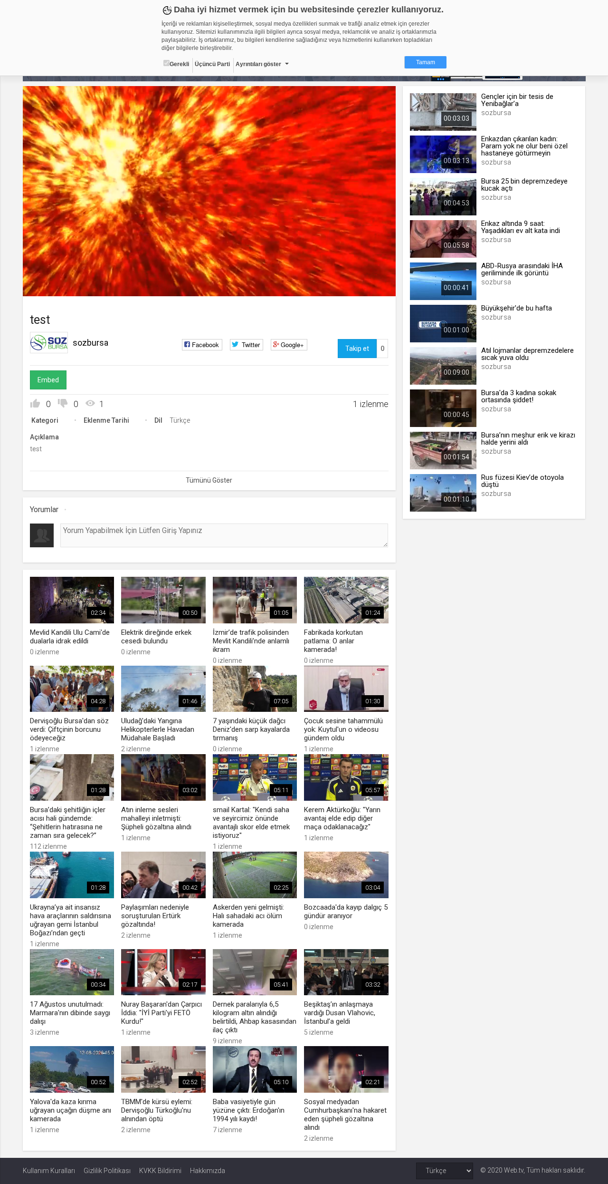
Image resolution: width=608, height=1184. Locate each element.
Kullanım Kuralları (49, 1170)
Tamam (425, 62)
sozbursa (90, 343)
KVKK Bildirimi (160, 1170)
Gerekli (179, 64)
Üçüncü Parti (212, 64)
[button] (53, 284)
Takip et (357, 348)
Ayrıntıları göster (258, 64)
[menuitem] (340, 285)
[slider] (209, 269)
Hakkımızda (207, 1170)
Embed (48, 380)
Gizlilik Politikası (107, 1170)
